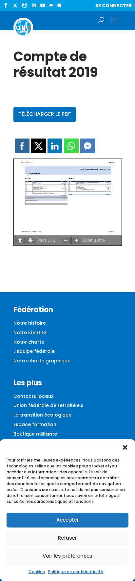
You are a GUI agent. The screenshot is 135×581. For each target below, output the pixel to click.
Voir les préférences (67, 555)
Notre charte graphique (41, 360)
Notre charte (28, 342)
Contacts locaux (33, 396)
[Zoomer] (76, 240)
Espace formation (34, 424)
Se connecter (113, 5)
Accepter (67, 519)
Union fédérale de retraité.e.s (48, 405)
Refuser (67, 537)
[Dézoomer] (66, 240)
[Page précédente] (20, 240)
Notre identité (29, 332)
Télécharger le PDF (44, 114)
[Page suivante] (30, 240)
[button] (125, 447)
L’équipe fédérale (34, 351)
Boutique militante (35, 434)
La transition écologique (42, 415)
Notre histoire (29, 323)
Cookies (37, 571)
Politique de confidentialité (75, 571)
